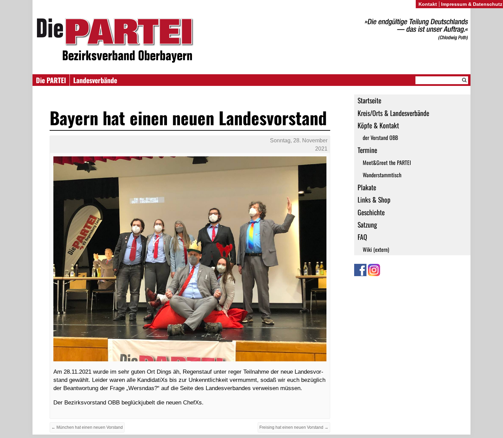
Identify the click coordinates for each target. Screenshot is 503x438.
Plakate (367, 187)
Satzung (367, 224)
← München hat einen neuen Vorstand (87, 427)
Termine (367, 150)
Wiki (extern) (376, 249)
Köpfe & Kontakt (378, 125)
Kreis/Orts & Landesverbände (393, 113)
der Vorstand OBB (380, 137)
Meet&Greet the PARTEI (387, 162)
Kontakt (427, 4)
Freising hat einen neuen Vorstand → (293, 427)
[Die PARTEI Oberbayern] (251, 40)
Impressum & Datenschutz (471, 4)
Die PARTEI (51, 80)
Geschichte (371, 212)
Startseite (369, 100)
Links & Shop (374, 199)
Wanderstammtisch (382, 175)
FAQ (362, 237)
